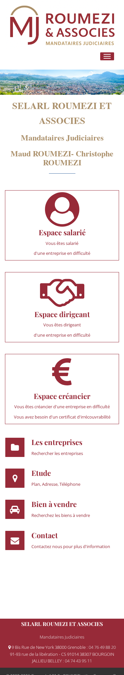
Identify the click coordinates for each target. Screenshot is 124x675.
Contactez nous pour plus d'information (70, 546)
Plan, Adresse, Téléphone (55, 484)
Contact (44, 535)
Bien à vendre (54, 504)
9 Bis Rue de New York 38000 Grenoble (49, 647)
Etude (41, 473)
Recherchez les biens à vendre (60, 515)
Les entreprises (56, 442)
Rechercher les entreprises (57, 453)
